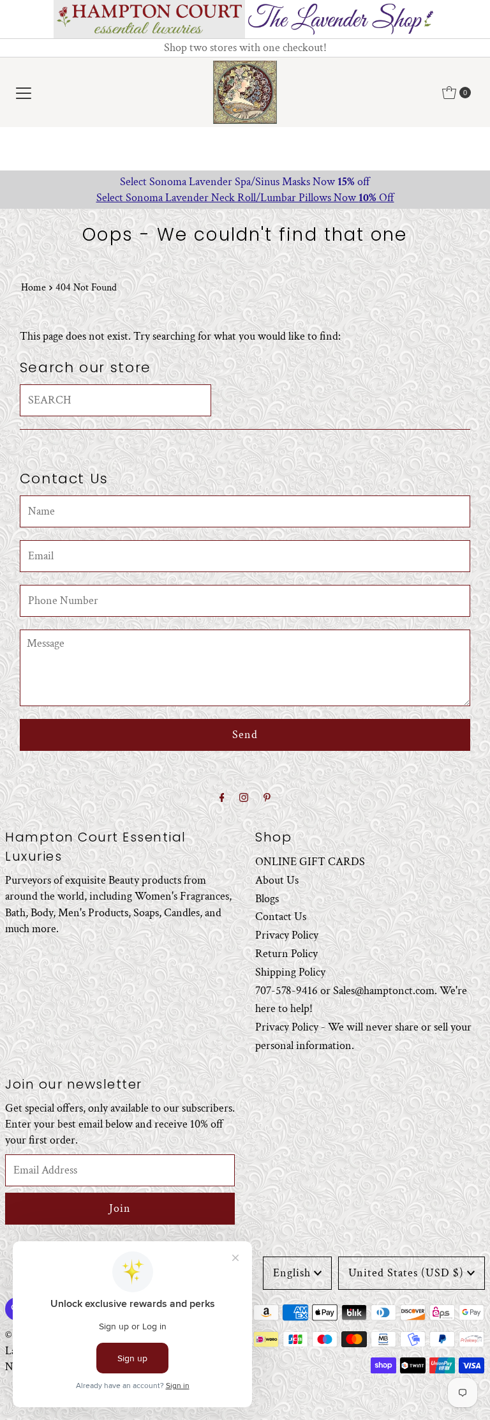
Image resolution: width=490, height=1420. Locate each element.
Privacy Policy (286, 935)
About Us (277, 880)
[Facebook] (222, 798)
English (292, 1272)
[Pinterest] (267, 798)
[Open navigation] (23, 93)
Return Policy (286, 953)
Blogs (267, 898)
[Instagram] (243, 798)
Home (33, 287)
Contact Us (280, 916)
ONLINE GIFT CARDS (310, 861)
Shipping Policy (290, 972)
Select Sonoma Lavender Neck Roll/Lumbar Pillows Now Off (245, 197)
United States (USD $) (406, 1272)
